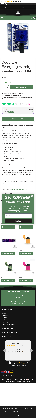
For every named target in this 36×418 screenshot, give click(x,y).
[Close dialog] (32, 195)
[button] (8, 226)
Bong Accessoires (21, 59)
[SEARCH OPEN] (6, 18)
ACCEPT (18, 415)
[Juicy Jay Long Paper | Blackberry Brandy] (9, 240)
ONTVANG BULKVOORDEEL (18, 118)
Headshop (4, 59)
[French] (8, 372)
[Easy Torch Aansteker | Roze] (27, 267)
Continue (18, 221)
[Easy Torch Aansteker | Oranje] (27, 240)
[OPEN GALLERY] (18, 38)
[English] (5, 372)
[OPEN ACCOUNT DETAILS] (31, 18)
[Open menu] (2, 18)
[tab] (17, 309)
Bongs (11, 59)
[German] (11, 372)
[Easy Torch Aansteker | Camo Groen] (9, 267)
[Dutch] (2, 372)
